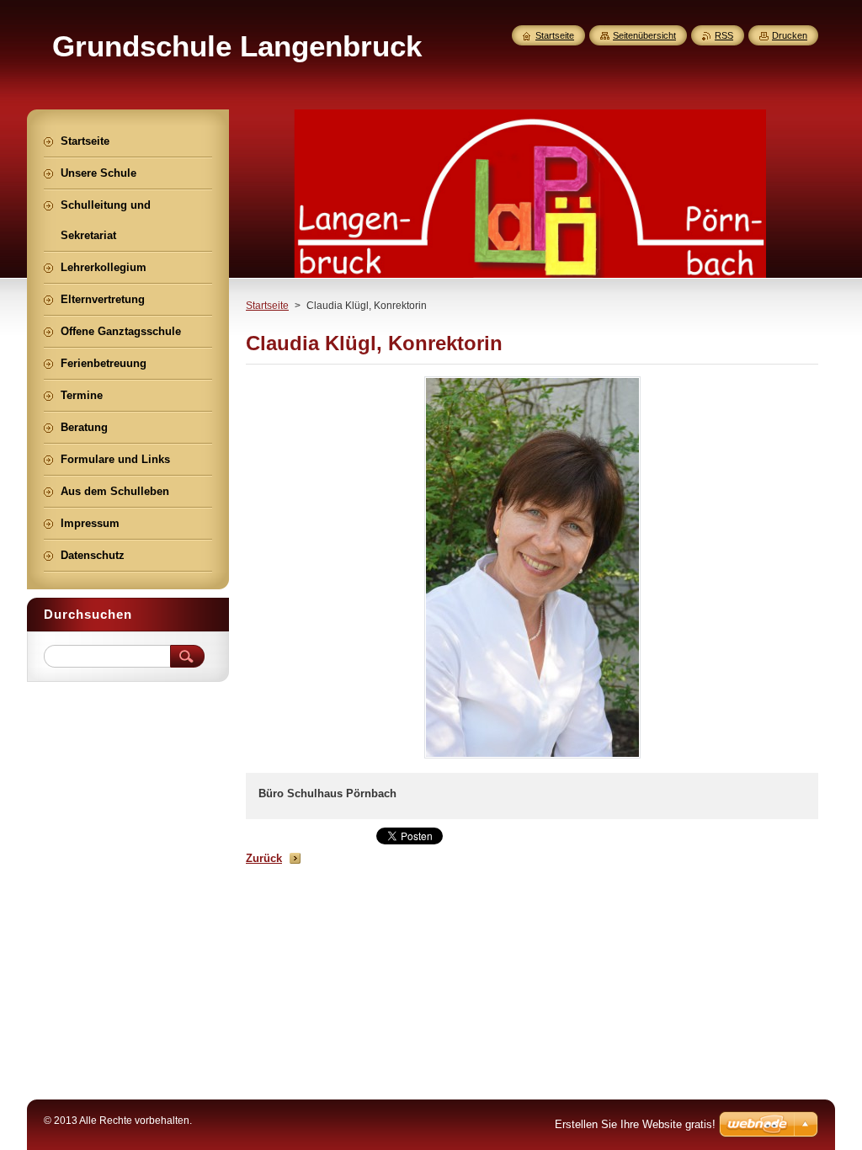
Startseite (267, 306)
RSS (724, 35)
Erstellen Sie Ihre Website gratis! (635, 1124)
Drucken (789, 35)
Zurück (264, 858)
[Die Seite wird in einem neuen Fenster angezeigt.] (532, 758)
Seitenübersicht (644, 35)
